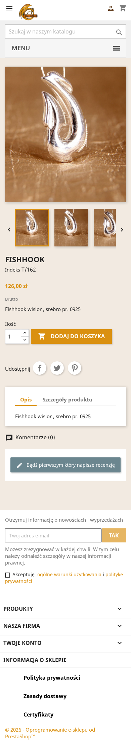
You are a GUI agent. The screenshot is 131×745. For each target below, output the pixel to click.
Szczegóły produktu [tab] (67, 399)
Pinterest (74, 368)
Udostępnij (39, 368)
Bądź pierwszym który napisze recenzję (65, 465)
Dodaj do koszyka (71, 336)
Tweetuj (57, 368)
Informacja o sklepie (35, 660)
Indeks (12, 270)
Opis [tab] (26, 399)
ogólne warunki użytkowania (69, 574)
